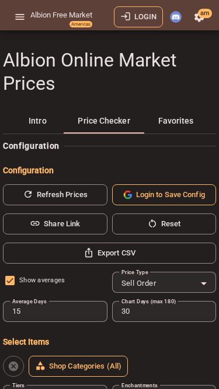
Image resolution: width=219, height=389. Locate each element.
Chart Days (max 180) (148, 301)
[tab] (37, 121)
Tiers (18, 385)
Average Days (29, 301)
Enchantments (139, 385)
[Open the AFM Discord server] (175, 16)
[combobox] (164, 283)
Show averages (42, 280)
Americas (81, 24)
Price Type (134, 272)
